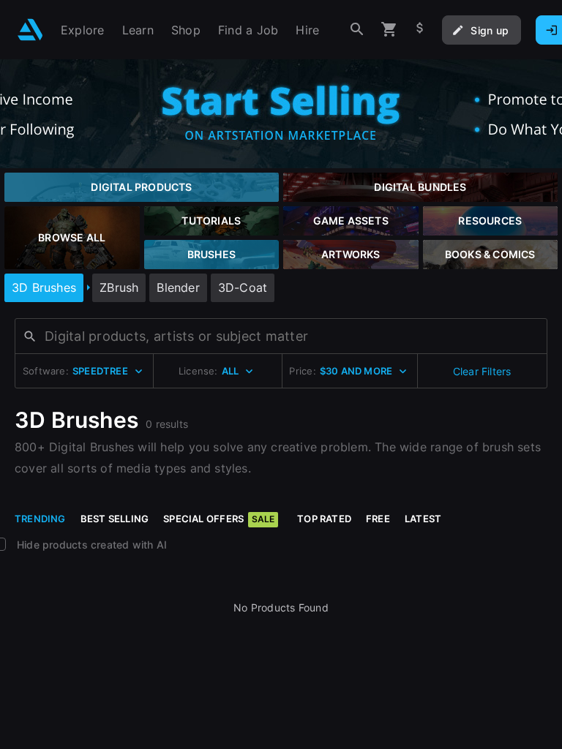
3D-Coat (242, 287)
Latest (423, 518)
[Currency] (420, 30)
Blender (178, 287)
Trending (40, 518)
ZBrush (119, 287)
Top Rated (324, 518)
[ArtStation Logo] (30, 29)
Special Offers (218, 518)
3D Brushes (44, 287)
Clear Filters (482, 371)
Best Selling (114, 518)
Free (378, 518)
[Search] (357, 30)
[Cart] (389, 30)
